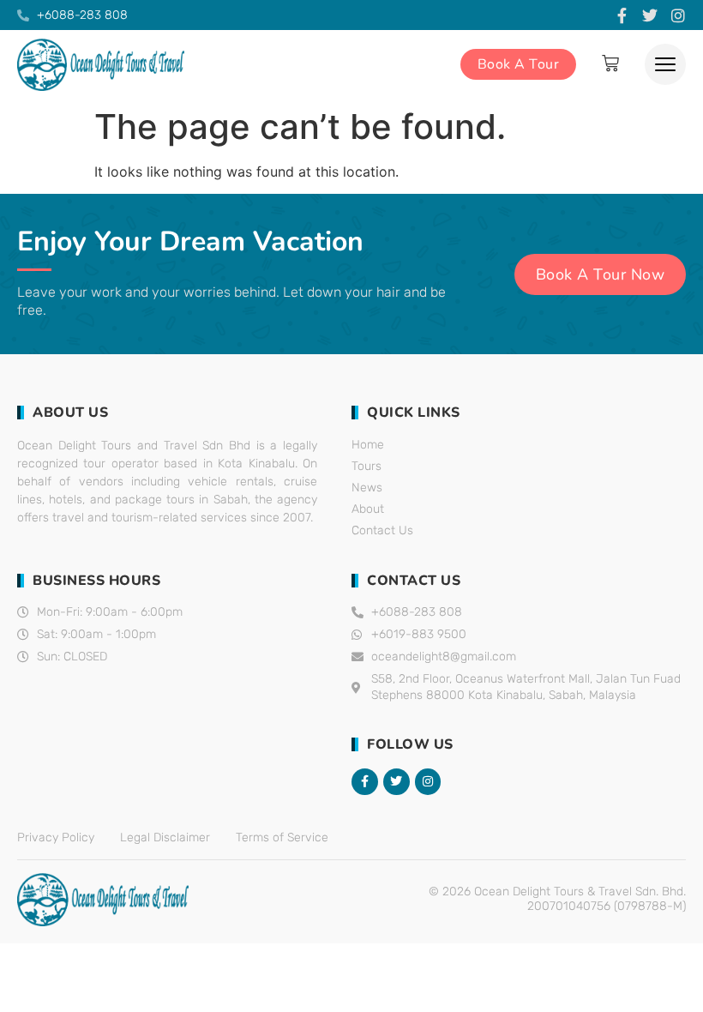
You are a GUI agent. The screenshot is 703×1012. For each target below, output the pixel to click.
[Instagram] (678, 15)
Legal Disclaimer (165, 837)
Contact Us (382, 530)
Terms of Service (282, 837)
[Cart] (610, 63)
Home (368, 444)
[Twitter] (650, 15)
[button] (665, 64)
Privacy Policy (55, 837)
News (367, 487)
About (368, 509)
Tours (367, 466)
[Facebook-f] (621, 15)
